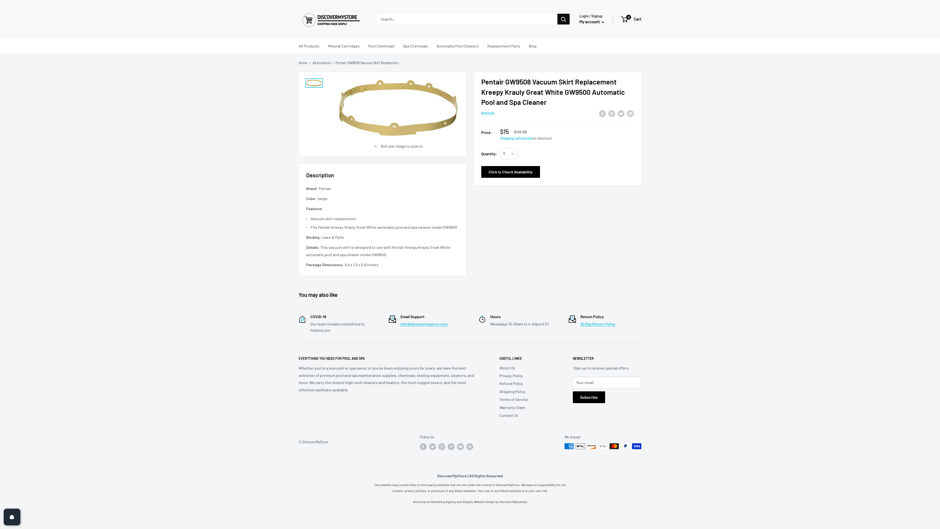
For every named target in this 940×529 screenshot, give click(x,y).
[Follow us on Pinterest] (451, 446)
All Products (309, 46)
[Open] (12, 517)
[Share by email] (630, 113)
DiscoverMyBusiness (513, 502)
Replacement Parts (503, 46)
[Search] (563, 19)
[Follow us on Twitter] (432, 446)
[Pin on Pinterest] (611, 113)
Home (303, 63)
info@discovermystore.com (424, 324)
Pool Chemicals (381, 46)
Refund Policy (511, 383)
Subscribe (589, 397)
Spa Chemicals (415, 46)
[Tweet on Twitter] (621, 113)
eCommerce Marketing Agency (435, 502)
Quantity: (489, 153)
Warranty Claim (512, 407)
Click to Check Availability (511, 171)
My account (589, 21)
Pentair (487, 113)
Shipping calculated (516, 138)
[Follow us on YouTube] (460, 446)
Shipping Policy (512, 391)
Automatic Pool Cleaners (457, 46)
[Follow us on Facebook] (423, 446)
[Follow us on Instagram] (441, 446)
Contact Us (508, 415)
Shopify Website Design (478, 502)
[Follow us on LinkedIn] (469, 446)
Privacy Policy (511, 375)
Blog (533, 46)
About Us (507, 367)
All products (322, 63)
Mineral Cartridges (344, 46)
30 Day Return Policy (597, 324)
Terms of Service (513, 399)
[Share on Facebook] (602, 113)
